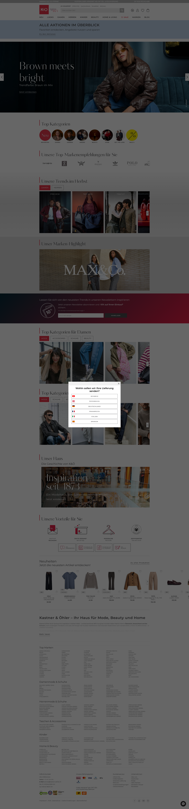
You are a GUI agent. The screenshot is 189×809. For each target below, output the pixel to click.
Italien (94, 416)
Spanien (94, 421)
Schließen (119, 383)
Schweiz (94, 396)
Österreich (94, 401)
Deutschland (94, 406)
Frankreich (94, 411)
